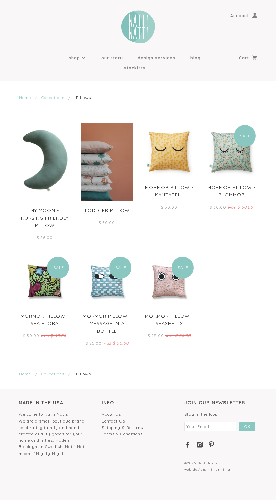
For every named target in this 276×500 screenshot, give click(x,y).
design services (156, 57)
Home (25, 97)
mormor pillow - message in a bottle (107, 323)
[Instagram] (199, 444)
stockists (135, 67)
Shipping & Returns (122, 427)
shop (75, 57)
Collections (52, 97)
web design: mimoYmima (207, 469)
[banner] (138, 27)
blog (195, 57)
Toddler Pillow (107, 210)
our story (112, 57)
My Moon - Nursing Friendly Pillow (44, 217)
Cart (244, 57)
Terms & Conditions (122, 433)
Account (239, 15)
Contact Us (113, 421)
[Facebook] (188, 444)
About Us (111, 414)
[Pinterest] (211, 444)
